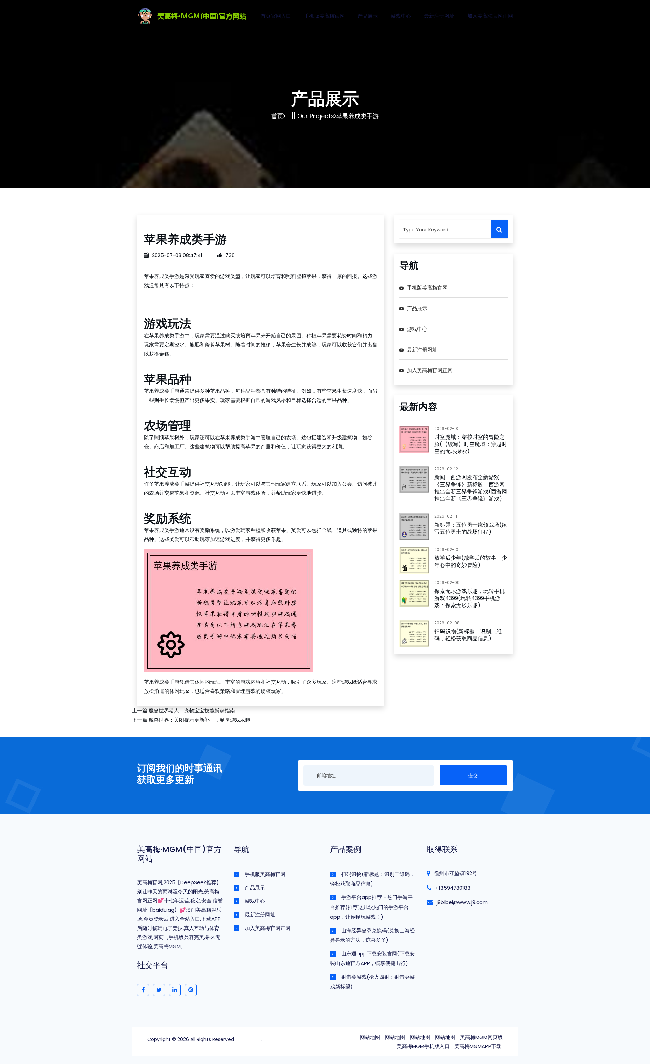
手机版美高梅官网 (324, 15)
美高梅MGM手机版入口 (423, 1046)
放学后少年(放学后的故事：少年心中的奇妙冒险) (470, 561)
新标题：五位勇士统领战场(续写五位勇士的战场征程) (470, 528)
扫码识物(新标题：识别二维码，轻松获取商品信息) (468, 634)
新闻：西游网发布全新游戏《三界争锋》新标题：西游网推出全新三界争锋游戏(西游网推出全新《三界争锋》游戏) (470, 488)
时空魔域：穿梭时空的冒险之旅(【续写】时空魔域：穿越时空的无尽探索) (470, 444)
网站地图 (370, 1037)
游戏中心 (401, 15)
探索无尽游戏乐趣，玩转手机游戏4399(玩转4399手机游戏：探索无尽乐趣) (469, 598)
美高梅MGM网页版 (481, 1037)
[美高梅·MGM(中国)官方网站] (205, 15)
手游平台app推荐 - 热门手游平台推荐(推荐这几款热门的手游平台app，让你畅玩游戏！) (371, 907)
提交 (473, 775)
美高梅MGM (248, 1039)
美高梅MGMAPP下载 (477, 1046)
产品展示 (368, 15)
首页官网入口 (276, 15)
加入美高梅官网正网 (490, 15)
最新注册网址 (439, 15)
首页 (277, 116)
